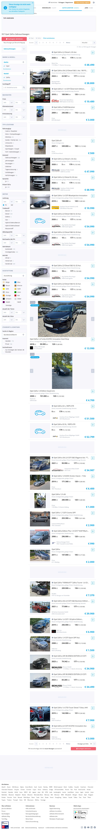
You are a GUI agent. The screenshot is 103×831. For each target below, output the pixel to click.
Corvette (28, 789)
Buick (65, 787)
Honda (89, 789)
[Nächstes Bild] (92, 319)
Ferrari (67, 789)
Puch (14, 797)
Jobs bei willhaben (7, 808)
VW (25, 800)
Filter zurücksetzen (49, 38)
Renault (20, 797)
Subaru (65, 797)
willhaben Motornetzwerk (57, 814)
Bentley (45, 787)
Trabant (9, 800)
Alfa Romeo (15, 787)
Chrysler (16, 789)
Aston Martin (29, 787)
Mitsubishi (68, 795)
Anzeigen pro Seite (83, 744)
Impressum (41, 827)
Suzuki (70, 797)
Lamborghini (57, 792)
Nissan (80, 795)
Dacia (39, 789)
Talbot (75, 797)
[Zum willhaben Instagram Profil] (82, 827)
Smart (51, 797)
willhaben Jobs (54, 816)
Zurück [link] (31, 42)
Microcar (56, 795)
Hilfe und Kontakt (30, 808)
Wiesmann (30, 800)
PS (6, 205)
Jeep (39, 792)
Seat (42, 797)
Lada (50, 792)
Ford (75, 789)
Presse (3, 811)
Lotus (92, 792)
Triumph (15, 800)
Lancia (64, 792)
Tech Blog (4, 819)
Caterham (83, 787)
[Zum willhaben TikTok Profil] (85, 827)
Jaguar (34, 792)
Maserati (11, 795)
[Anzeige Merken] (92, 52)
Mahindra (4, 795)
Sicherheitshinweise (31, 811)
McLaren (29, 795)
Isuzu (21, 792)
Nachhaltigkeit (6, 814)
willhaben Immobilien (55, 811)
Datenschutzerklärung (32, 821)
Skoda (46, 797)
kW (12, 205)
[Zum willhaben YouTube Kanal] (88, 827)
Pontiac (4, 797)
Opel (85, 795)
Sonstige (43, 800)
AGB (23, 827)
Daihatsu (45, 789)
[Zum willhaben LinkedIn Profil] (91, 827)
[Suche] (24, 87)
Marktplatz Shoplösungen (57, 819)
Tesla (84, 797)
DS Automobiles (59, 789)
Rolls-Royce (27, 797)
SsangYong (58, 797)
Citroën (23, 789)
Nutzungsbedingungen (32, 814)
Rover (33, 797)
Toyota (3, 800)
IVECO (25, 792)
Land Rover (71, 792)
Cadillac (70, 787)
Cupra (34, 789)
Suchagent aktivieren (84, 748)
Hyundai (10, 792)
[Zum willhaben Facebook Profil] (95, 827)
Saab (37, 797)
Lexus (77, 792)
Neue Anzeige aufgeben (83, 2)
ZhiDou (37, 800)
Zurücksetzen (7, 69)
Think (89, 797)
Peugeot (90, 795)
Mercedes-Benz (38, 795)
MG (52, 795)
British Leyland (58, 787)
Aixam (9, 787)
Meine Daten (29, 819)
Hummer (4, 792)
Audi (35, 787)
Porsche (9, 797)
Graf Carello (81, 789)
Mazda (24, 795)
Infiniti (16, 792)
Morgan (75, 795)
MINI (62, 795)
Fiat (72, 789)
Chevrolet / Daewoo (7, 789)
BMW (50, 787)
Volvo (20, 800)
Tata (80, 797)
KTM (46, 792)
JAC (30, 792)
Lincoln (87, 792)
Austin (40, 787)
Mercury (46, 795)
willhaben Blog (6, 816)
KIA (43, 792)
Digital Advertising (55, 808)
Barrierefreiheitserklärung (33, 816)
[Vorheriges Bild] (31, 319)
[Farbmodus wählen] (94, 3)
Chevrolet (90, 787)
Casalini (76, 787)
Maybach (17, 795)
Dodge (51, 789)
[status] (18, 8)
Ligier (81, 792)
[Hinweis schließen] (32, 3)
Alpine (22, 787)
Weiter (68, 42)
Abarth (3, 787)
